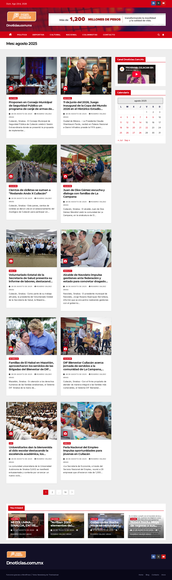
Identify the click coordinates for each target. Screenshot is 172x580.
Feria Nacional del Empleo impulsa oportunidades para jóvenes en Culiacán (82, 451)
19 (127, 127)
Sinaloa (13, 271)
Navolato (67, 271)
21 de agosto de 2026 (103, 530)
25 (121, 132)
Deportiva (38, 35)
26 (127, 132)
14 (140, 122)
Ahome (133, 519)
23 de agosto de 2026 (24, 530)
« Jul (120, 140)
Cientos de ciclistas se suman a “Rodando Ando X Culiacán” (29, 191)
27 (134, 132)
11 (121, 122)
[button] (159, 34)
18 (121, 127)
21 (140, 127)
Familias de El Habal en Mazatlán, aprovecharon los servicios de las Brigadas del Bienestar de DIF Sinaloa (31, 367)
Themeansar (54, 575)
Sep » (127, 140)
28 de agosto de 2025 (22, 114)
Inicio (164, 575)
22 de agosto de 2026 (64, 530)
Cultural (55, 35)
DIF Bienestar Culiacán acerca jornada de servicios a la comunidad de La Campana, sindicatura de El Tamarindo (83, 367)
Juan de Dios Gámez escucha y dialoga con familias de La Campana (84, 193)
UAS (11, 443)
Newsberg (42, 575)
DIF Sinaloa (14, 358)
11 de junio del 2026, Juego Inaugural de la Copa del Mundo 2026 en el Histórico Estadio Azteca (85, 107)
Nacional (71, 35)
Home (141, 575)
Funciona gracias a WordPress (18, 575)
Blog (147, 575)
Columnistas (89, 35)
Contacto (109, 35)
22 (147, 127)
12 (127, 122)
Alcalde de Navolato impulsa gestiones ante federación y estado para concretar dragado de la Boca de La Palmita (84, 279)
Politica (22, 35)
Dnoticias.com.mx (19, 25)
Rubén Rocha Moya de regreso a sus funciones (144, 525)
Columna (15, 519)
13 (134, 122)
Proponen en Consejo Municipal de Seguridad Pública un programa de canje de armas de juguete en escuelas (30, 107)
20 (134, 127)
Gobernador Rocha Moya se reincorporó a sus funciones (105, 525)
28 (140, 132)
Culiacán (13, 186)
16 (65, 492)
